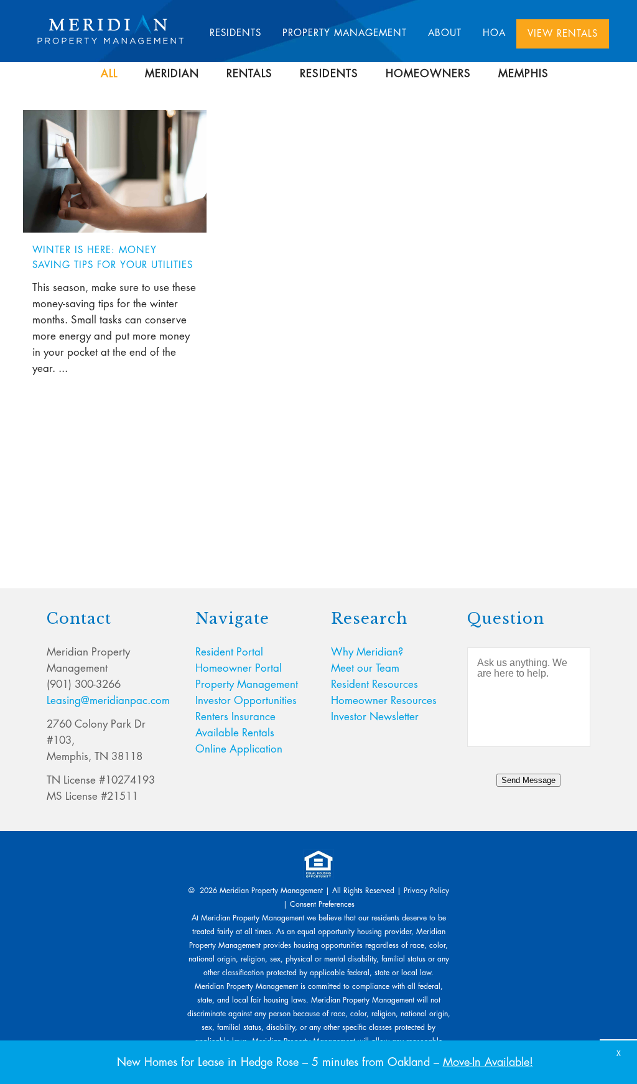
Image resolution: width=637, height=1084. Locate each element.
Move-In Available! (488, 1062)
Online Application (238, 749)
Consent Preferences (322, 904)
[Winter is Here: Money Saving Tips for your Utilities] (115, 171)
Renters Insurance (235, 716)
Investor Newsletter (375, 716)
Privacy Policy (426, 890)
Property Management (246, 684)
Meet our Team (365, 668)
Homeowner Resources (384, 700)
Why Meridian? (367, 652)
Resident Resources (374, 684)
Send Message (528, 780)
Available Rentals (234, 733)
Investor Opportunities (246, 700)
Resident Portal (229, 652)
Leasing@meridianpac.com (108, 700)
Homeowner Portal (238, 668)
